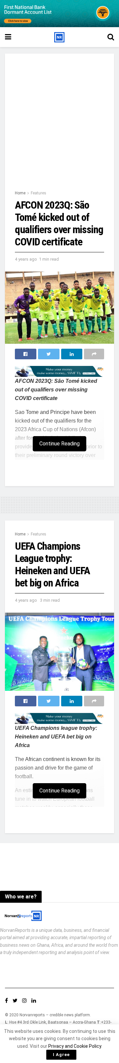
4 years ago (26, 259)
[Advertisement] (59, 126)
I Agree (61, 1054)
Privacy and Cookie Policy (74, 1046)
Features (38, 193)
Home (20, 193)
